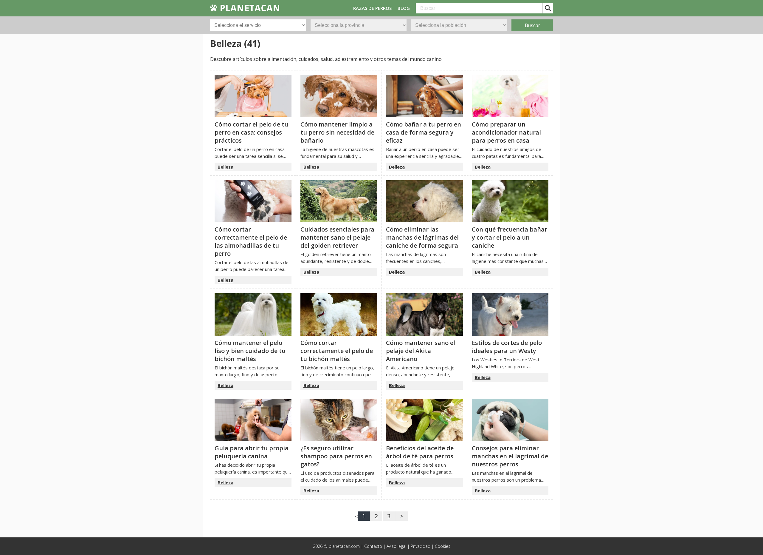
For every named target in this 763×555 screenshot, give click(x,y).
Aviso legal (396, 546)
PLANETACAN (248, 8)
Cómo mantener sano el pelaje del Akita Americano (420, 351)
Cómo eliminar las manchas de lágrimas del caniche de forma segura (422, 237)
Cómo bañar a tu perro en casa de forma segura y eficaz (423, 132)
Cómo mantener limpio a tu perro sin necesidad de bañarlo (337, 132)
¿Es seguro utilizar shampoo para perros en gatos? (336, 456)
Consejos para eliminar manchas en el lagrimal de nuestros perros (510, 456)
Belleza (225, 167)
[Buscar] (547, 8)
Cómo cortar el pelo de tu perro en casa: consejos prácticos (251, 132)
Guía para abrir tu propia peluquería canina (252, 452)
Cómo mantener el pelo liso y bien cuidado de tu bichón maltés (250, 351)
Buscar (532, 25)
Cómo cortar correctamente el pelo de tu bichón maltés (336, 351)
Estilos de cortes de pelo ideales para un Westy (507, 347)
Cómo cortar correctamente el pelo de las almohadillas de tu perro (251, 241)
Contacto (373, 546)
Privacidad (420, 546)
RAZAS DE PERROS (372, 8)
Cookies (442, 546)
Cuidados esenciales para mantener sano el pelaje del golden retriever (337, 237)
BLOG (404, 8)
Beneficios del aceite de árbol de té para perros (420, 452)
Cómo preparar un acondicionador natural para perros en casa (506, 132)
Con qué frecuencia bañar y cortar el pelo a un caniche (509, 237)
